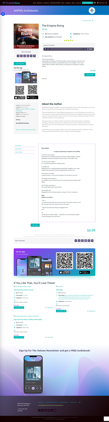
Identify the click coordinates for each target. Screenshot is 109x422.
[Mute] (87, 49)
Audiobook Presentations (51, 402)
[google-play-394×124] (32, 96)
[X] (21, 56)
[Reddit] (24, 56)
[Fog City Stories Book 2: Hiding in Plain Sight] (26, 316)
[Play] (45, 49)
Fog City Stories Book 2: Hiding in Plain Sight (28, 319)
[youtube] (55, 410)
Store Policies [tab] (18, 152)
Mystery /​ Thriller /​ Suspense (27, 109)
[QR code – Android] (33, 85)
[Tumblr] (31, 56)
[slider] (91, 49)
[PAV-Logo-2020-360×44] (11, 2)
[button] (106, 3)
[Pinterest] (34, 56)
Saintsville (59, 290)
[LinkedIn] (28, 56)
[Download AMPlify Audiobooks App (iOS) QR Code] (19, 86)
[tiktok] (52, 410)
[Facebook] (18, 56)
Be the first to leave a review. (20, 302)
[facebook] (39, 410)
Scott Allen (25, 295)
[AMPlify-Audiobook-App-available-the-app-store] (19, 96)
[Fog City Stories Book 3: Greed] (22, 286)
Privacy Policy (73, 402)
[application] (68, 49)
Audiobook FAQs (64, 402)
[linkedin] (45, 410)
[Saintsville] (59, 286)
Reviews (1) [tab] (18, 148)
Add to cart (90, 74)
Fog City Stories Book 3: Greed (23, 290)
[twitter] (42, 410)
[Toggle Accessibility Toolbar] (3, 14)
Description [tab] (18, 145)
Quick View (50, 307)
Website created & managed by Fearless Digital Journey (66, 417)
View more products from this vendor (26, 129)
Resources (40, 402)
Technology (19, 110)
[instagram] (49, 410)
